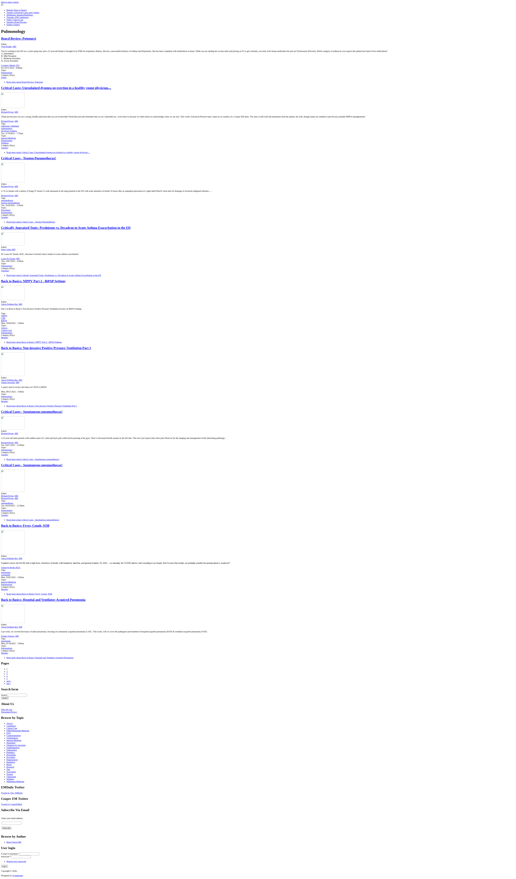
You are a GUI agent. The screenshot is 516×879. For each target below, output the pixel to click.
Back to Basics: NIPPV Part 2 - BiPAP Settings (33, 281)
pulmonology (6, 128)
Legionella (5, 575)
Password (6, 856)
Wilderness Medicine (15, 781)
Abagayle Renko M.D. (11, 567)
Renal (8, 764)
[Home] (2, 5)
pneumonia (5, 572)
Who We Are (6, 709)
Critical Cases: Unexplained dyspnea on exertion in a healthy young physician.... (56, 88)
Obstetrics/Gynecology (16, 745)
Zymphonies (17, 875)
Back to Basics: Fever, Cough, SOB (25, 525)
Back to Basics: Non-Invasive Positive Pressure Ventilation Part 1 (46, 348)
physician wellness (9, 131)
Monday (16, 10)
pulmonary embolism (10, 126)
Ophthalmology (13, 748)
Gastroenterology (13, 735)
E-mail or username (10, 854)
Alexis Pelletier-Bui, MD (11, 304)
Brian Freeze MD (13, 842)
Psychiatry (10, 757)
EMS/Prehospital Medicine (17, 731)
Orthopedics (11, 750)
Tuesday (22, 12)
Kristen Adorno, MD (10, 636)
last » (8, 683)
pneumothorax (7, 200)
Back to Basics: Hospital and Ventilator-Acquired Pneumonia (43, 599)
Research (10, 767)
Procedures (5, 210)
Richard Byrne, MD (9, 112)
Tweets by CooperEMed (11, 804)
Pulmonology (6, 73)
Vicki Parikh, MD (8, 46)
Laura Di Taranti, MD (10, 259)
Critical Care (6, 330)
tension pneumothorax (10, 203)
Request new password (16, 861)
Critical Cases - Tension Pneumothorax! (28, 158)
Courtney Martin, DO (10, 65)
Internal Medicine (8, 138)
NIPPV (4, 316)
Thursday (17, 17)
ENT (8, 733)
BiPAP (4, 321)
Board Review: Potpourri (18, 38)
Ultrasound (11, 777)
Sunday (13, 25)
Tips (8, 769)
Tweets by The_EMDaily (12, 793)
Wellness (5, 143)
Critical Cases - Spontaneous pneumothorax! (31, 411)
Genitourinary (12, 738)
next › (8, 681)
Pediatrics (10, 752)
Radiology (10, 762)
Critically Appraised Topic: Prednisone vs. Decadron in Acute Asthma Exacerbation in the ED (65, 227)
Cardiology (11, 726)
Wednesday (19, 15)
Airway (4, 328)
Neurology (11, 743)
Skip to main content (10, 2)
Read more (24, 82)
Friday (14, 20)
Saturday (16, 22)
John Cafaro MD (8, 249)
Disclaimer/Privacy (9, 712)
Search (4, 695)
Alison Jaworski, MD (10, 382)
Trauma (9, 774)
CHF (3, 318)
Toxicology (11, 772)
